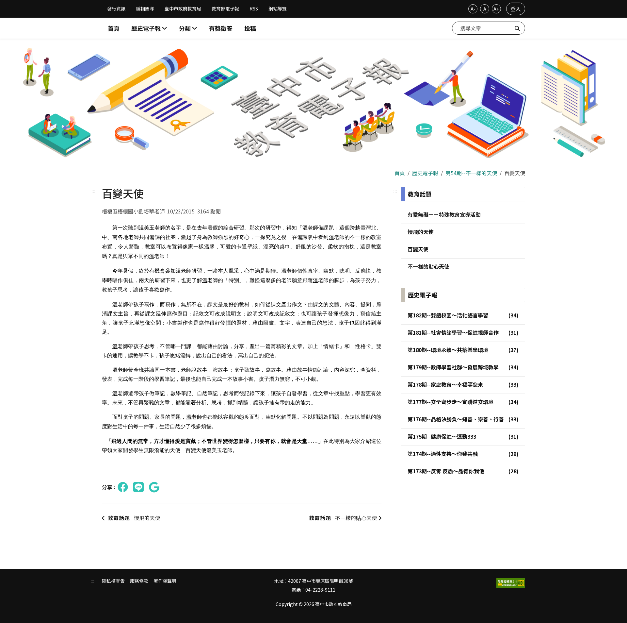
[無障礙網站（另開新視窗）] (510, 583)
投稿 (250, 28)
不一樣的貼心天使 (343, 518)
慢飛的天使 (134, 518)
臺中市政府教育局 (183, 8)
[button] (188, 28)
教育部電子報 (225, 8)
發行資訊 (116, 8)
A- (473, 9)
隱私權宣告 (113, 581)
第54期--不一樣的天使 (471, 173)
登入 (515, 9)
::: (93, 190)
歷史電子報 (425, 173)
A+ (496, 9)
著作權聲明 (164, 581)
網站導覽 (277, 8)
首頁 (114, 28)
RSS (253, 8)
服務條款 (139, 581)
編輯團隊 (145, 8)
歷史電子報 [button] (146, 28)
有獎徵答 (221, 28)
